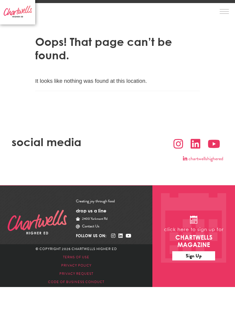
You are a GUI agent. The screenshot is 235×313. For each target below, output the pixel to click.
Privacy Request (76, 273)
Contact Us (90, 226)
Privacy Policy (76, 265)
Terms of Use (76, 257)
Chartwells (37, 222)
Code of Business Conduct (76, 282)
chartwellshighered (205, 158)
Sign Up (194, 256)
